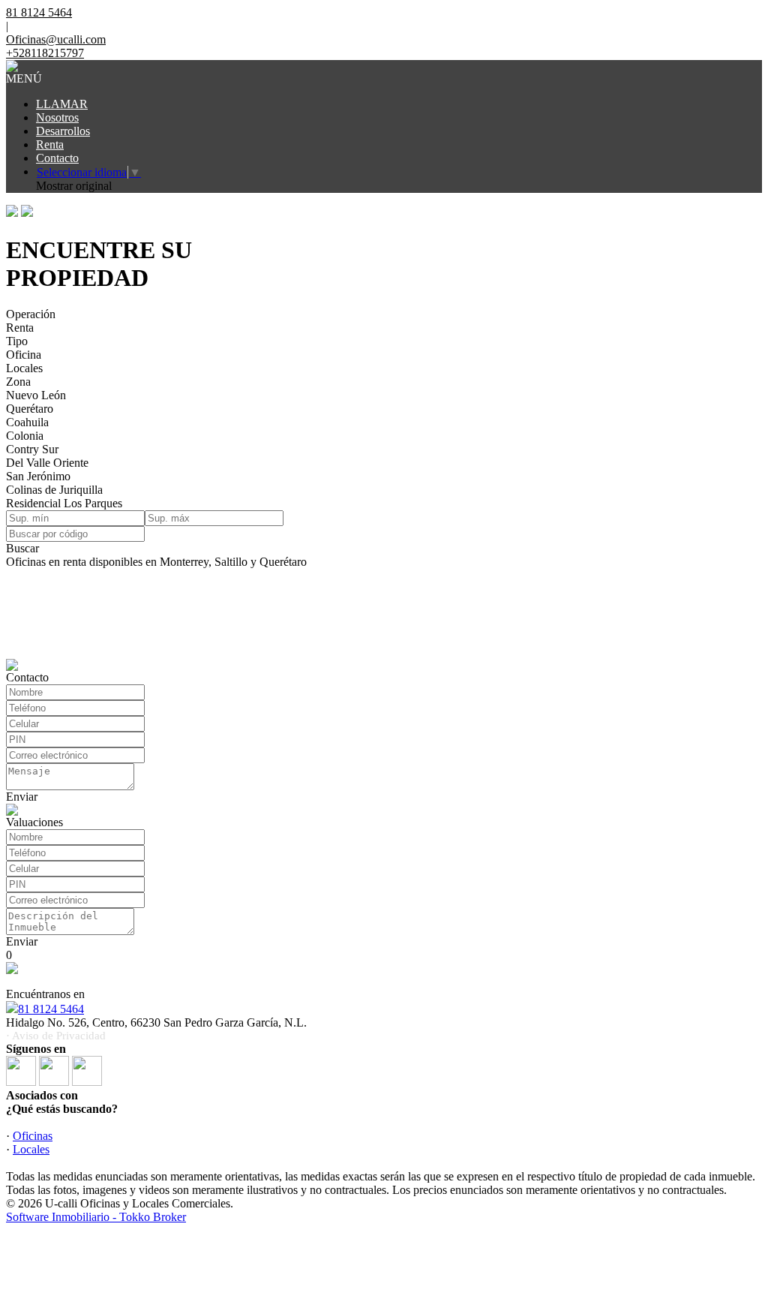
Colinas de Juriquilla (54, 489)
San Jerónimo (38, 476)
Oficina (23, 354)
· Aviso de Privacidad (56, 1036)
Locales (24, 368)
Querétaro (29, 408)
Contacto (57, 158)
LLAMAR (62, 104)
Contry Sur (32, 449)
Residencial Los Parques (64, 503)
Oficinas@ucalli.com (56, 39)
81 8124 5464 (51, 1009)
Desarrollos (63, 131)
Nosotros (57, 117)
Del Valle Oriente (47, 462)
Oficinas (32, 1135)
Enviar (22, 796)
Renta (50, 144)
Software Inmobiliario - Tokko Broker (96, 1216)
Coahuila (27, 422)
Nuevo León (36, 395)
